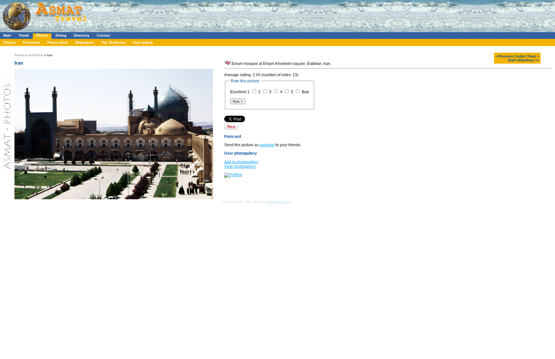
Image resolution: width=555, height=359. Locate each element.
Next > (533, 56)
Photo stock (57, 42)
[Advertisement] (192, 14)
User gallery (143, 42)
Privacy (286, 201)
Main (7, 35)
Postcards (31, 42)
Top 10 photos (113, 42)
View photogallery (240, 166)
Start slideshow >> (523, 60)
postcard (267, 145)
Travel (24, 35)
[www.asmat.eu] (46, 31)
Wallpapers (84, 42)
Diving (61, 35)
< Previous (504, 56)
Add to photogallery (241, 162)
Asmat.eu (21, 55)
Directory (81, 35)
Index (520, 56)
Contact (103, 35)
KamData (273, 201)
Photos (42, 35)
